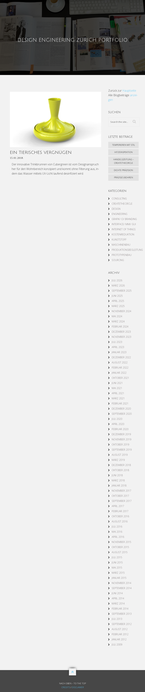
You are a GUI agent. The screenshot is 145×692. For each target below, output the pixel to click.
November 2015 (121, 542)
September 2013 (122, 613)
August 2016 (119, 521)
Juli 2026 (117, 280)
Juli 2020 (117, 419)
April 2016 (118, 536)
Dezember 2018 (121, 465)
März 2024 (118, 321)
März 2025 (118, 306)
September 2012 (122, 624)
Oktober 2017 (120, 495)
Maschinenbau (121, 244)
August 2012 (119, 629)
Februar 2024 (120, 326)
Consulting (119, 198)
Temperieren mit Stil (123, 144)
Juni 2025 (117, 295)
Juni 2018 (117, 475)
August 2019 (119, 454)
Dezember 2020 (121, 408)
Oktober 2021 (120, 378)
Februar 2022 (120, 367)
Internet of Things (124, 229)
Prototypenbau (122, 255)
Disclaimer (78, 687)
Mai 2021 (117, 388)
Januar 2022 (119, 372)
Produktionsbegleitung (127, 249)
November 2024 (121, 311)
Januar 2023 (119, 352)
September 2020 (122, 413)
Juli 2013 (117, 619)
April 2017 (118, 506)
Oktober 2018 (120, 470)
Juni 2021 (117, 383)
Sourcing (118, 260)
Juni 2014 (117, 593)
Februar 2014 (120, 608)
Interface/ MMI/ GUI (124, 224)
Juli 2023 (117, 342)
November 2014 (121, 583)
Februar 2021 (120, 403)
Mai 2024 (117, 316)
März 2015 (118, 572)
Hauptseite (129, 90)
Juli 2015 (117, 557)
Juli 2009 (117, 644)
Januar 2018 (119, 485)
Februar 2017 (120, 511)
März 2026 (118, 285)
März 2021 (118, 398)
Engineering (119, 214)
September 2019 (122, 449)
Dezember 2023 (121, 331)
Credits (65, 687)
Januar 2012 (119, 639)
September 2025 (122, 290)
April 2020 (118, 424)
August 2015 (119, 552)
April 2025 (118, 301)
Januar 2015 (119, 578)
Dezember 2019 (121, 434)
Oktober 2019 (120, 444)
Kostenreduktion (123, 234)
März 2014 (118, 603)
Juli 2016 (117, 526)
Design (116, 208)
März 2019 (118, 460)
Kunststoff (119, 239)
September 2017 (122, 501)
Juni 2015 (117, 562)
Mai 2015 (117, 567)
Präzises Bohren (123, 177)
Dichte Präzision (123, 170)
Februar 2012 (120, 634)
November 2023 (121, 336)
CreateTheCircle (122, 203)
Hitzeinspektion (123, 152)
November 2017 (121, 490)
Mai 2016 (117, 531)
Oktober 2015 (120, 547)
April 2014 (118, 598)
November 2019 (121, 439)
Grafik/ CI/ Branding (124, 219)
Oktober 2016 (120, 516)
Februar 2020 (120, 429)
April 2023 (118, 347)
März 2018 (118, 480)
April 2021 (118, 393)
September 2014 (122, 588)
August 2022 (119, 362)
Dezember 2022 (121, 357)
